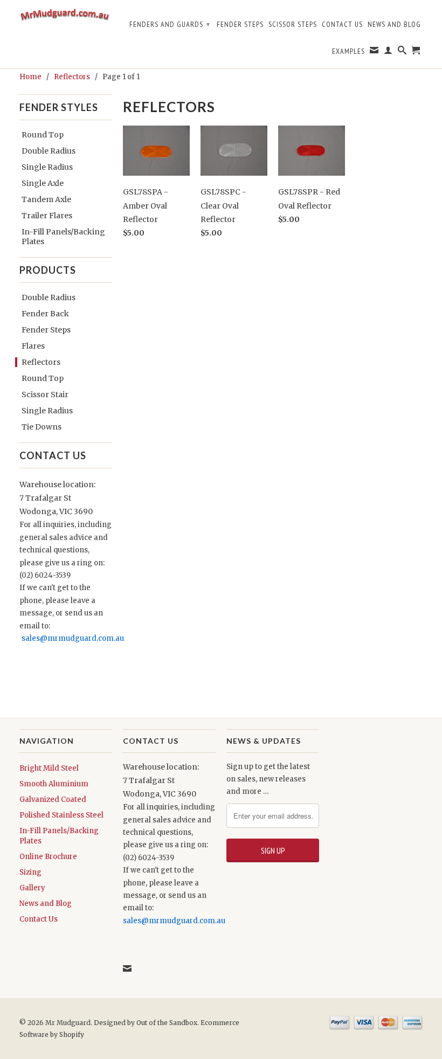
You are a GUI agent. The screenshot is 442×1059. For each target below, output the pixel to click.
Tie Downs (41, 427)
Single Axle (43, 183)
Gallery (32, 887)
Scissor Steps (292, 24)
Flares (33, 346)
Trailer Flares (47, 215)
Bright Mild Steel (49, 768)
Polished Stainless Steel (61, 815)
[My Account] (388, 52)
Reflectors (41, 362)
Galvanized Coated (52, 799)
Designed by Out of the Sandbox (145, 1023)
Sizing (30, 872)
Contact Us (342, 24)
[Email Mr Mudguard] (374, 52)
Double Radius (48, 151)
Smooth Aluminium (53, 783)
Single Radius (47, 167)
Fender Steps (240, 24)
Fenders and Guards (169, 24)
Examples (348, 51)
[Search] (402, 52)
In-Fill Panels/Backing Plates (63, 236)
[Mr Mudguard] (65, 18)
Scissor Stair (45, 394)
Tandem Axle (46, 199)
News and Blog (394, 24)
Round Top (43, 135)
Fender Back (45, 314)
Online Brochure (48, 856)
